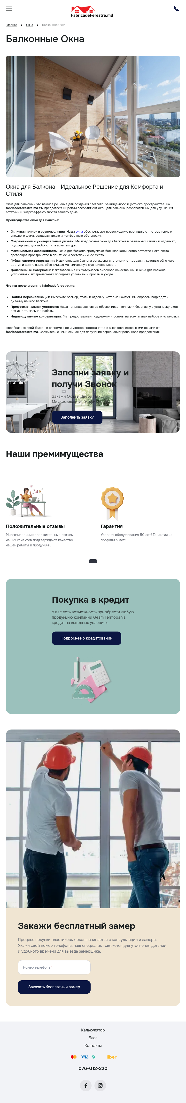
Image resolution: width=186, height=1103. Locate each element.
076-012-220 (93, 1068)
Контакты (93, 1045)
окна (79, 231)
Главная (11, 25)
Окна (29, 25)
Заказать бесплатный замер (54, 986)
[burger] (9, 9)
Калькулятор (93, 1030)
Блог (93, 1037)
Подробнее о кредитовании (87, 638)
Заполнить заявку (77, 417)
